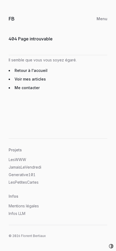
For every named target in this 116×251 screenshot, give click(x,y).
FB (17, 19)
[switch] (111, 246)
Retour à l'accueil (31, 70)
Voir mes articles (30, 79)
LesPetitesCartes (24, 182)
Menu (102, 18)
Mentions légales (24, 206)
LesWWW (17, 159)
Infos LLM (17, 213)
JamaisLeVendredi (25, 167)
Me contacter (27, 87)
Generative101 (22, 174)
